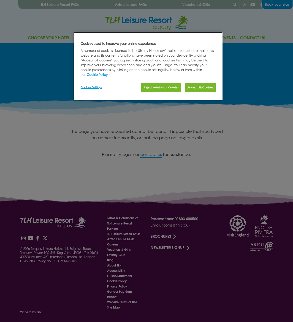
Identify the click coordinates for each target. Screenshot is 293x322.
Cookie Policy (97, 74)
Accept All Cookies (200, 87)
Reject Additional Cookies (161, 87)
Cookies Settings (91, 87)
